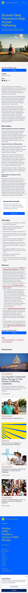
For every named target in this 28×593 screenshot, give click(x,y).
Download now (14, 213)
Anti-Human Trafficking (7, 416)
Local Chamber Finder (7, 570)
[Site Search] (22, 2)
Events (3, 553)
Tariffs (5, 531)
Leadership (4, 557)
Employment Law (5, 440)
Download (14, 70)
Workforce (7, 534)
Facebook (4, 563)
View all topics (5, 545)
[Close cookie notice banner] (26, 576)
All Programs (4, 549)
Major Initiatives (5, 551)
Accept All (14, 590)
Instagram (4, 565)
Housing (6, 528)
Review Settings (14, 586)
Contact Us (4, 559)
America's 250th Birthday (10, 538)
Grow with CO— (5, 568)
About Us (4, 555)
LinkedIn (4, 561)
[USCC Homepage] (14, 519)
